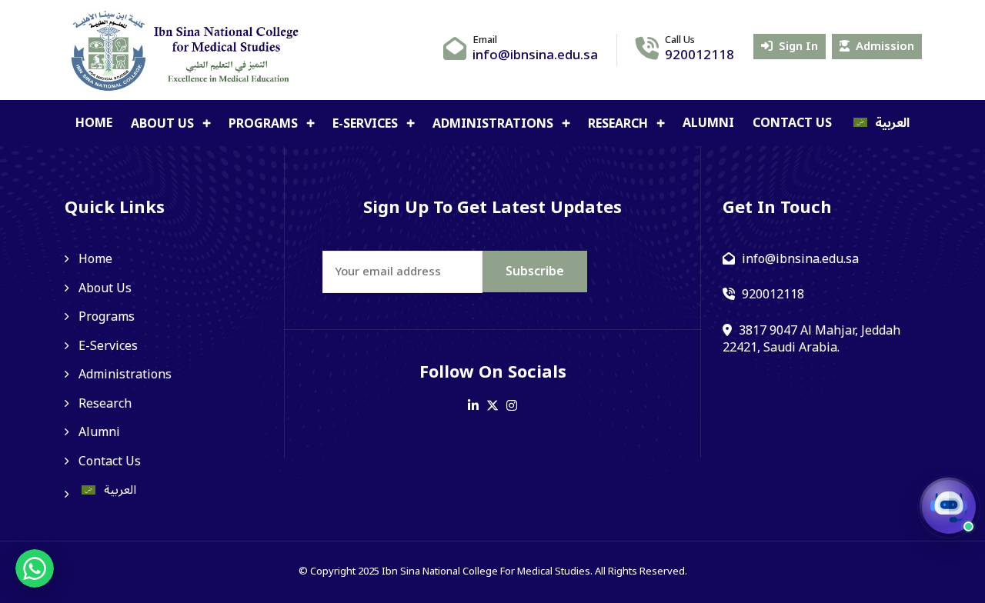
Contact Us (792, 123)
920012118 (699, 55)
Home (93, 123)
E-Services (366, 124)
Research (619, 124)
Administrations (494, 124)
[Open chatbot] (949, 507)
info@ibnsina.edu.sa (535, 55)
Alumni (708, 123)
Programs (265, 124)
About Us (164, 124)
